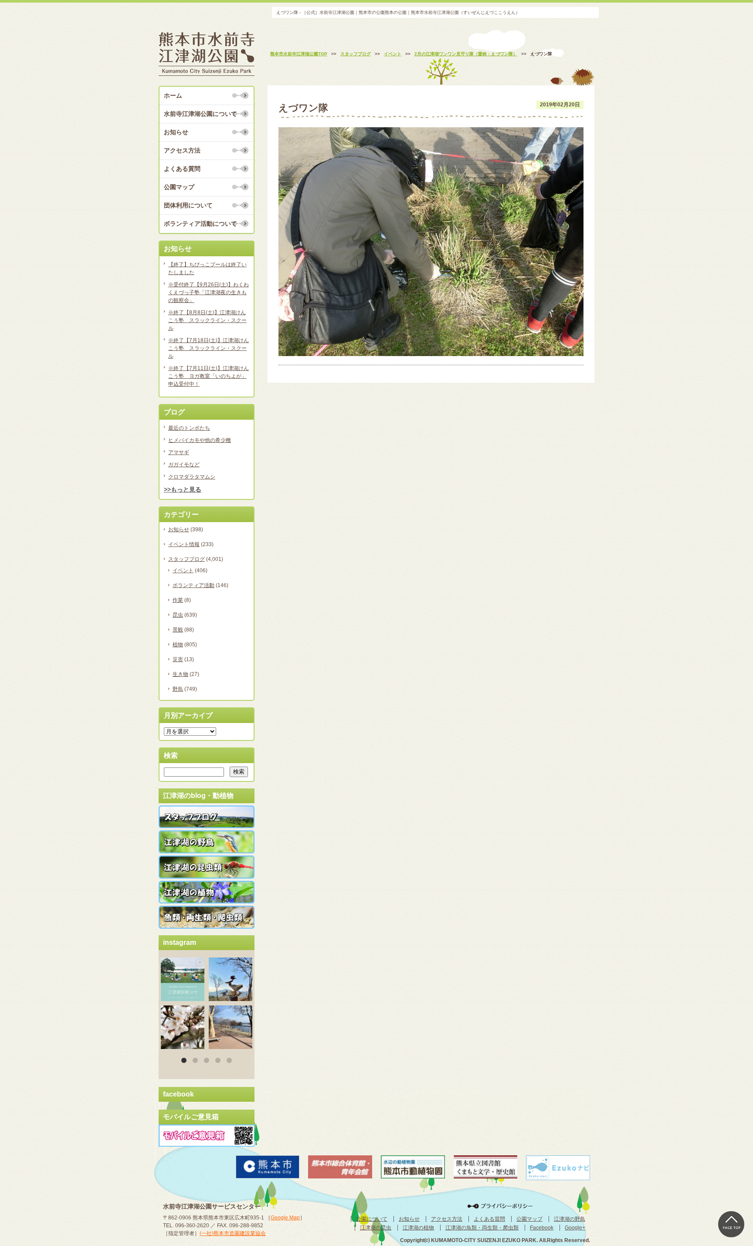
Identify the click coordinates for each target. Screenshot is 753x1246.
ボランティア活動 (193, 585)
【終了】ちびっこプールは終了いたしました (207, 268)
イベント (183, 570)
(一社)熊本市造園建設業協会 (233, 1233)
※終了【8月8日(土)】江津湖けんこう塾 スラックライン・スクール (207, 320)
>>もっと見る (182, 489)
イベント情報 (184, 544)
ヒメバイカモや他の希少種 (199, 440)
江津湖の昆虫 (375, 1228)
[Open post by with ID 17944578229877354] (230, 1027)
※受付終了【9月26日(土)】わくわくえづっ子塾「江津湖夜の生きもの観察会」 (208, 292)
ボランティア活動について (200, 223)
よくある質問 (182, 168)
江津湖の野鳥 (569, 1219)
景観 (178, 630)
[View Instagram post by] (199, 996)
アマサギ (178, 452)
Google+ (575, 1228)
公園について (371, 1219)
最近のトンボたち (189, 428)
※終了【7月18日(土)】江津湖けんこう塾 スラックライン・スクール (208, 348)
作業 (178, 600)
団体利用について (188, 205)
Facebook (541, 1228)
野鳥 (178, 689)
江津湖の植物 (418, 1228)
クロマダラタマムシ (191, 477)
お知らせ (176, 132)
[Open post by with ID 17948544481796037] (182, 1027)
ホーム (173, 95)
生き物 (180, 674)
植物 (178, 645)
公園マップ (179, 186)
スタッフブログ (186, 559)
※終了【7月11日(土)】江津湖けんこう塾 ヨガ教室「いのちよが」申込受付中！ (208, 376)
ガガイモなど (184, 465)
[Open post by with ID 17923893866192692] (230, 979)
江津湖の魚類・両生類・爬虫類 (482, 1228)
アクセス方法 (182, 150)
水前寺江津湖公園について (200, 113)
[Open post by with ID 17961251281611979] (182, 979)
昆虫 (178, 615)
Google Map (285, 1218)
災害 (178, 659)
